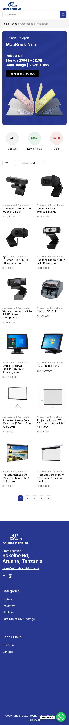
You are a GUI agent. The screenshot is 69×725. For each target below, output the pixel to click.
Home (6, 23)
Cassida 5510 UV (47, 311)
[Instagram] (10, 576)
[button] (64, 6)
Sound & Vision (39, 715)
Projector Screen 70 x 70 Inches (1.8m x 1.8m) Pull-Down (51, 423)
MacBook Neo (21, 44)
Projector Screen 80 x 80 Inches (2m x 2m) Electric (50, 478)
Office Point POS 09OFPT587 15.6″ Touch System (13, 369)
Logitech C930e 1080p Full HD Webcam (51, 261)
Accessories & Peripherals (15, 205)
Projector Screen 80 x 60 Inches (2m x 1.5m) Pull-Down (15, 478)
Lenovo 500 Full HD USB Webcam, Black (17, 210)
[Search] (63, 14)
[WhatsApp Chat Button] (61, 717)
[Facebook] (3, 576)
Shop (14, 23)
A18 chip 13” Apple (18, 38)
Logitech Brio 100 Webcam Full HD (47, 210)
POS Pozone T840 (48, 365)
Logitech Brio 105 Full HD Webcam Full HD (15, 261)
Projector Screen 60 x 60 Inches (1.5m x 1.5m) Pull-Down (16, 423)
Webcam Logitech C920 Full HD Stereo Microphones (17, 314)
